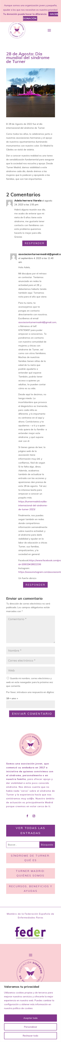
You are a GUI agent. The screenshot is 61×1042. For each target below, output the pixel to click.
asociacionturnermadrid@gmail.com (37, 322)
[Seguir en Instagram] (33, 816)
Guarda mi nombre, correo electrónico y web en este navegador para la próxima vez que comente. (29, 682)
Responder (34, 243)
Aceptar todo (30, 1018)
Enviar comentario (32, 713)
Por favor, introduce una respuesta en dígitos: (30, 692)
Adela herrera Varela (27, 200)
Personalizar (30, 1026)
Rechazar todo (30, 1035)
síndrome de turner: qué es (30, 858)
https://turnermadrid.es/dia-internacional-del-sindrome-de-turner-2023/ (33, 505)
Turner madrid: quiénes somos (30, 873)
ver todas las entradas (30, 830)
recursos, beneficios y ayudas (30, 888)
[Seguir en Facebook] (27, 816)
